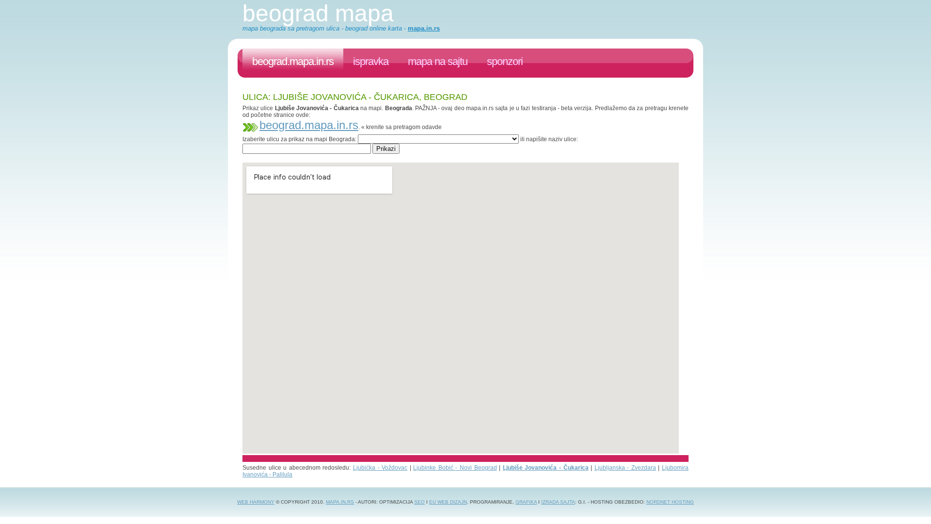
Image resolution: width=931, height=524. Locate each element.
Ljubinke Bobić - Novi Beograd (455, 467)
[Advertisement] (418, 157)
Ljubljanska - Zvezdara (625, 467)
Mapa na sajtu (437, 61)
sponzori (505, 61)
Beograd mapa (318, 13)
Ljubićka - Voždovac (380, 467)
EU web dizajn (448, 502)
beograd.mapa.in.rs (293, 61)
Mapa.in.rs (340, 502)
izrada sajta (558, 502)
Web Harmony (255, 502)
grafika (526, 502)
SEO (419, 502)
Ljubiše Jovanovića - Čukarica (546, 467)
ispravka (370, 61)
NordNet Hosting (670, 502)
